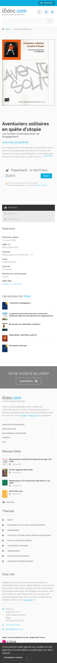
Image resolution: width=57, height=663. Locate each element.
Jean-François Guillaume (15, 142)
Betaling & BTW (41, 185)
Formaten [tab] (12, 207)
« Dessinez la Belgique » (20, 303)
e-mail (23, 415)
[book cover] (28, 72)
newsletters (26, 381)
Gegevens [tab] (12, 213)
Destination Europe (18, 346)
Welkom (8, 29)
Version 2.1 (7, 284)
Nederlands (48, 3)
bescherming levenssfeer (14, 433)
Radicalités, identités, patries (23, 335)
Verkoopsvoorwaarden (13, 425)
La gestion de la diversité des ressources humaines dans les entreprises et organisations (31, 315)
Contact (6, 438)
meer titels (9, 502)
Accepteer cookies (13, 657)
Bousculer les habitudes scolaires (24, 324)
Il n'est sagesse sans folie (21, 470)
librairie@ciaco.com (14, 629)
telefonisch (33, 415)
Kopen (46, 176)
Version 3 (17, 284)
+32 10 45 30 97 (13, 625)
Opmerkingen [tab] (13, 219)
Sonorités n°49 (15, 491)
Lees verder (48, 156)
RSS (4, 442)
